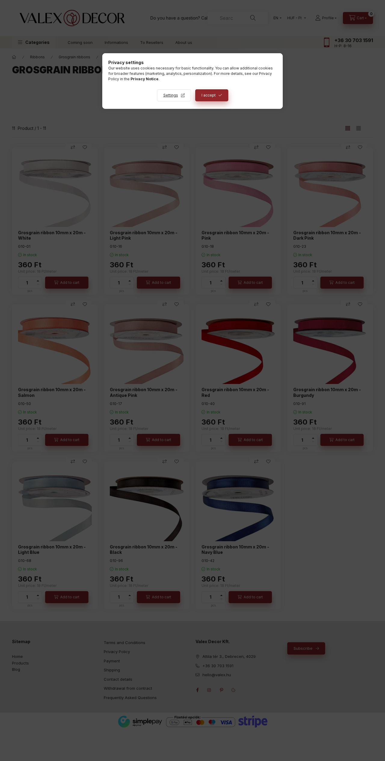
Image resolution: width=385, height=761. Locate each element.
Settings (170, 95)
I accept (209, 95)
